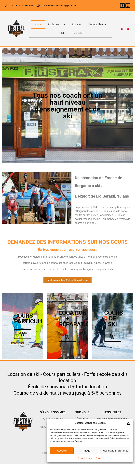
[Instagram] (127, 5)
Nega (87, 450)
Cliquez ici (22, 334)
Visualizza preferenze (115, 450)
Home (38, 24)
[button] (128, 423)
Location (77, 24)
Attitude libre (96, 24)
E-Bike (62, 33)
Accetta (62, 450)
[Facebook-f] (122, 5)
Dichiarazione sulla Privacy (90, 458)
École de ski (55, 24)
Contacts (77, 33)
